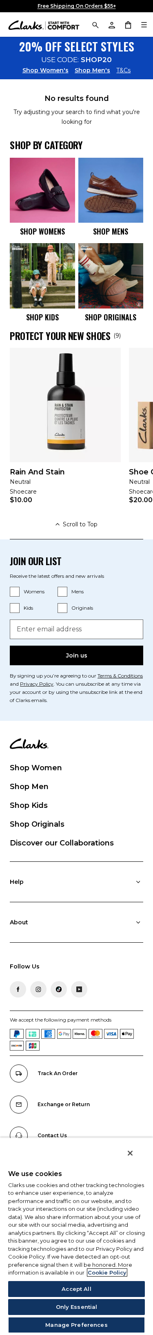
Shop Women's (45, 70)
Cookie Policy (107, 1272)
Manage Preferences (76, 1325)
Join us (76, 655)
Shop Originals (37, 824)
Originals (82, 608)
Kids (28, 608)
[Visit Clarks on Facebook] (18, 989)
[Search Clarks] (95, 24)
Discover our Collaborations (62, 843)
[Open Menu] (144, 24)
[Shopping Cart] (128, 24)
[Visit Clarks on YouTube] (79, 989)
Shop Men (29, 786)
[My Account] (111, 24)
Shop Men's (92, 70)
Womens (34, 591)
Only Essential (77, 1307)
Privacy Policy (36, 684)
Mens (77, 591)
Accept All (76, 1289)
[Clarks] (44, 25)
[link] (65, 431)
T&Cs (123, 70)
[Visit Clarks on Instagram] (38, 989)
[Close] (130, 1153)
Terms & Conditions (120, 676)
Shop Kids (29, 805)
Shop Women (36, 767)
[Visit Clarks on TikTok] (59, 989)
